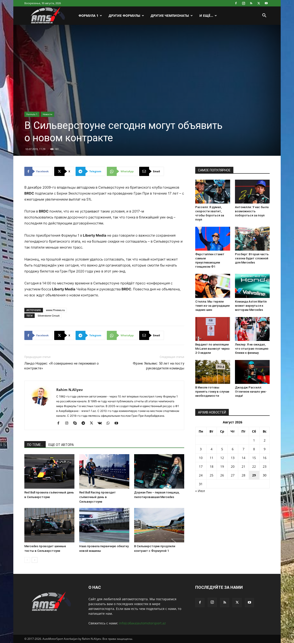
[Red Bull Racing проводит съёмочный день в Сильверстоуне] (104, 471)
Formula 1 (31, 114)
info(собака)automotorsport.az (142, 623)
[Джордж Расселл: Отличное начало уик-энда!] (252, 372)
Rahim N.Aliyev (69, 389)
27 (233, 475)
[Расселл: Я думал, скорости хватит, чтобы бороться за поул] (212, 192)
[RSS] (251, 3)
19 (222, 466)
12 (222, 458)
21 (243, 466)
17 (201, 466)
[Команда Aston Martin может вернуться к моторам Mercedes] (252, 286)
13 (233, 458)
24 (201, 475)
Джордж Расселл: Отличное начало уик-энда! (251, 391)
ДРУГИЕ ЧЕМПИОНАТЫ (170, 15)
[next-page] (34, 560)
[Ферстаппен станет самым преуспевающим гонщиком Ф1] (212, 239)
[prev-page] (27, 560)
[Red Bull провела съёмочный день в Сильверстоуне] (49, 471)
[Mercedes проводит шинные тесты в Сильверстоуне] (49, 525)
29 (254, 475)
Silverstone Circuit (48, 315)
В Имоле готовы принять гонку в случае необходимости (212, 391)
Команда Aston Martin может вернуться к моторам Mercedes (251, 306)
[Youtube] (266, 3)
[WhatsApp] (109, 423)
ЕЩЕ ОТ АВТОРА (61, 445)
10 (201, 458)
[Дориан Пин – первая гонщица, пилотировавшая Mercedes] (159, 471)
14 (243, 458)
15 (254, 458)
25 (211, 475)
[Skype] (76, 423)
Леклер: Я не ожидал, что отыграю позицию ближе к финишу (252, 348)
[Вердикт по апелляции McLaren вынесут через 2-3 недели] (212, 329)
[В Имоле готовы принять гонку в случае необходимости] (212, 372)
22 (254, 466)
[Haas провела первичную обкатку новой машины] (104, 525)
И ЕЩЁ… (206, 15)
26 (222, 475)
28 (243, 475)
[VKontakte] (101, 423)
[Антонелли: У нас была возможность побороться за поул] (252, 192)
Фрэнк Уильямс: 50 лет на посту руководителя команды (158, 365)
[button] (264, 16)
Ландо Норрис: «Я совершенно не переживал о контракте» (61, 365)
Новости (47, 114)
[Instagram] (243, 3)
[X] (258, 3)
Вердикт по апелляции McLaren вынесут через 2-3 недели (212, 348)
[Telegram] (85, 423)
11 (211, 458)
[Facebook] (235, 3)
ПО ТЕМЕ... (35, 445)
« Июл (200, 491)
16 (264, 458)
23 (264, 466)
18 (211, 466)
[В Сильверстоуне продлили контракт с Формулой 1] (159, 525)
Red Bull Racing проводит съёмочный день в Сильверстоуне (97, 497)
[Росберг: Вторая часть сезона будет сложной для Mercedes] (252, 239)
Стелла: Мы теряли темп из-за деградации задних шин (212, 306)
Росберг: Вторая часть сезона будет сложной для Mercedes (252, 258)
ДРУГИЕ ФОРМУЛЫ (124, 15)
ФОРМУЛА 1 (88, 15)
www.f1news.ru (55, 310)
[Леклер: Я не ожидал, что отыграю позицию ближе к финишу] (252, 329)
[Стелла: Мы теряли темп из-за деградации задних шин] (212, 286)
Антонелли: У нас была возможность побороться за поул (252, 211)
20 (233, 466)
